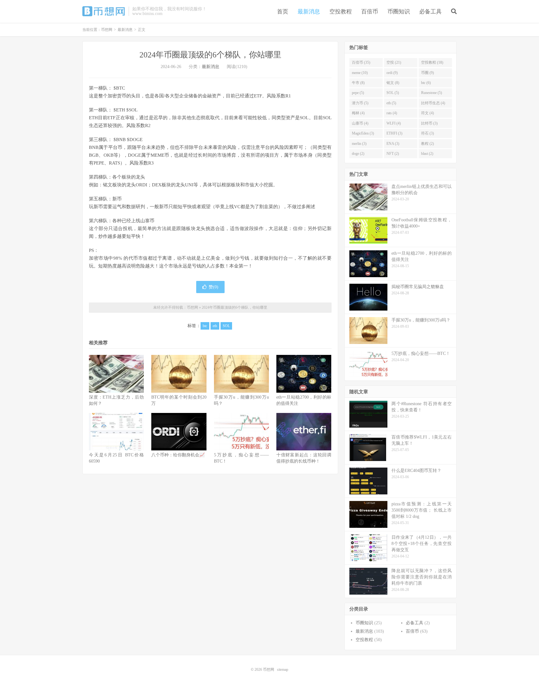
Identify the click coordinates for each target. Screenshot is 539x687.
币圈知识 (398, 11)
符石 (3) (427, 133)
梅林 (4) (358, 113)
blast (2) (427, 153)
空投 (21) (393, 62)
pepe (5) (358, 93)
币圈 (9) (427, 73)
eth (215, 326)
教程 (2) (427, 143)
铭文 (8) (392, 83)
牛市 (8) (358, 83)
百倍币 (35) (361, 62)
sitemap (282, 669)
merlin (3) (359, 143)
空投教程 (340, 11)
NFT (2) (392, 153)
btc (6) (426, 83)
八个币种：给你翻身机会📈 (178, 455)
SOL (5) (392, 93)
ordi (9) (392, 73)
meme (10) (360, 73)
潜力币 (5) (360, 103)
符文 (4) (427, 113)
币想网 (103, 11)
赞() (213, 287)
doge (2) (358, 153)
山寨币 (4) (360, 123)
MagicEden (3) (363, 133)
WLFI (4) (393, 123)
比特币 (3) (429, 123)
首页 (282, 11)
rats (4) (391, 113)
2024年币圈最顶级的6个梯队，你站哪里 (210, 54)
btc (205, 326)
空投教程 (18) (432, 62)
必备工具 (430, 11)
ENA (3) (392, 143)
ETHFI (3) (394, 133)
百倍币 (369, 11)
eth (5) (391, 103)
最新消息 (309, 11)
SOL (226, 326)
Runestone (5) (431, 93)
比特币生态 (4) (433, 103)
